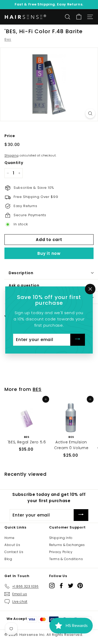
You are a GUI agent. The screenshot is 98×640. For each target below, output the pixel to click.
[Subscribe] (77, 340)
